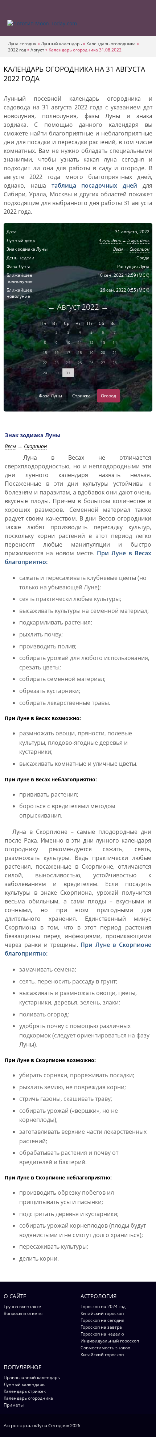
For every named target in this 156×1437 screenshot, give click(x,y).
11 (80, 342)
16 (56, 352)
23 (56, 362)
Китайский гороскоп (102, 1313)
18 (80, 352)
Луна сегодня (22, 44)
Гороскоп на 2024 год (103, 1306)
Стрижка (81, 396)
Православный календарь (32, 1377)
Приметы (14, 1405)
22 (45, 362)
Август (37, 50)
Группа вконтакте (22, 1306)
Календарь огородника (111, 44)
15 (45, 352)
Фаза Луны (50, 396)
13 (103, 342)
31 (68, 372)
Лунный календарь (61, 44)
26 (91, 362)
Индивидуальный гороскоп (110, 1341)
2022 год (17, 50)
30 (56, 372)
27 (103, 362)
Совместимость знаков (105, 1348)
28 (114, 362)
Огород (108, 396)
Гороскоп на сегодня (102, 1320)
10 (68, 342)
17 (68, 352)
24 (68, 362)
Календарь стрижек (25, 1391)
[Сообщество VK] (148, 1425)
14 (114, 342)
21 (114, 352)
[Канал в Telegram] (139, 1425)
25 (80, 362)
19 (91, 352)
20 (103, 352)
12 (91, 342)
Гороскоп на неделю (102, 1334)
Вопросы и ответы (23, 1313)
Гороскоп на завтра (101, 1327)
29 (45, 372)
